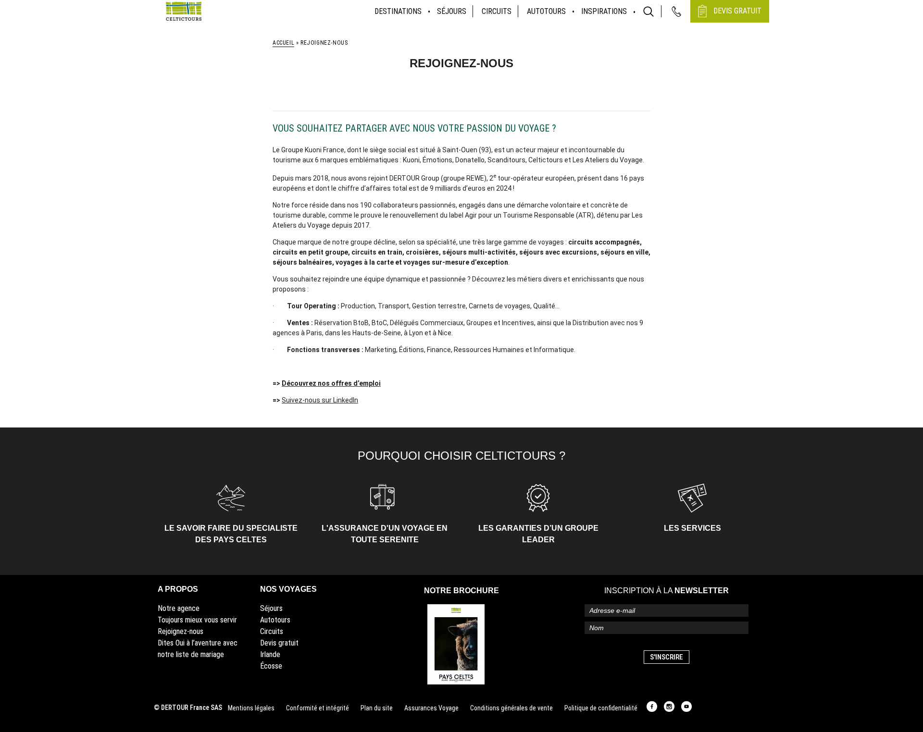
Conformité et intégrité (317, 708)
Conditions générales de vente (511, 708)
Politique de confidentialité (600, 708)
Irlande (270, 654)
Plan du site (377, 708)
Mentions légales (251, 708)
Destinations (398, 11)
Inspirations (604, 11)
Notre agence (179, 608)
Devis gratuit (279, 642)
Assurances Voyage (431, 708)
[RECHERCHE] (648, 11)
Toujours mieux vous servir (197, 619)
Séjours (451, 11)
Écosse (271, 666)
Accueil (283, 42)
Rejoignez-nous (180, 631)
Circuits (496, 11)
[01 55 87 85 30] (676, 11)
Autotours (546, 11)
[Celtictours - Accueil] (183, 11)
